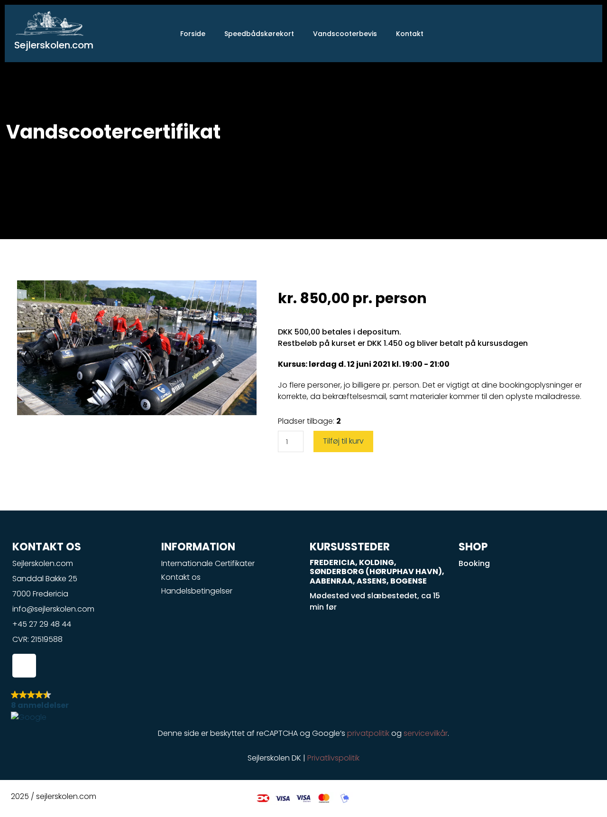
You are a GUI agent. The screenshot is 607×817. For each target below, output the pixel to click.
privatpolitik (368, 733)
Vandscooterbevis (345, 33)
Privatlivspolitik (333, 757)
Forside (192, 33)
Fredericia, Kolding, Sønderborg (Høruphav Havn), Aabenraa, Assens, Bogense (377, 571)
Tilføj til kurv (343, 441)
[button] (303, 705)
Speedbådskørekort (259, 33)
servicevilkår (426, 733)
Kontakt (409, 33)
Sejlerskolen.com (53, 45)
